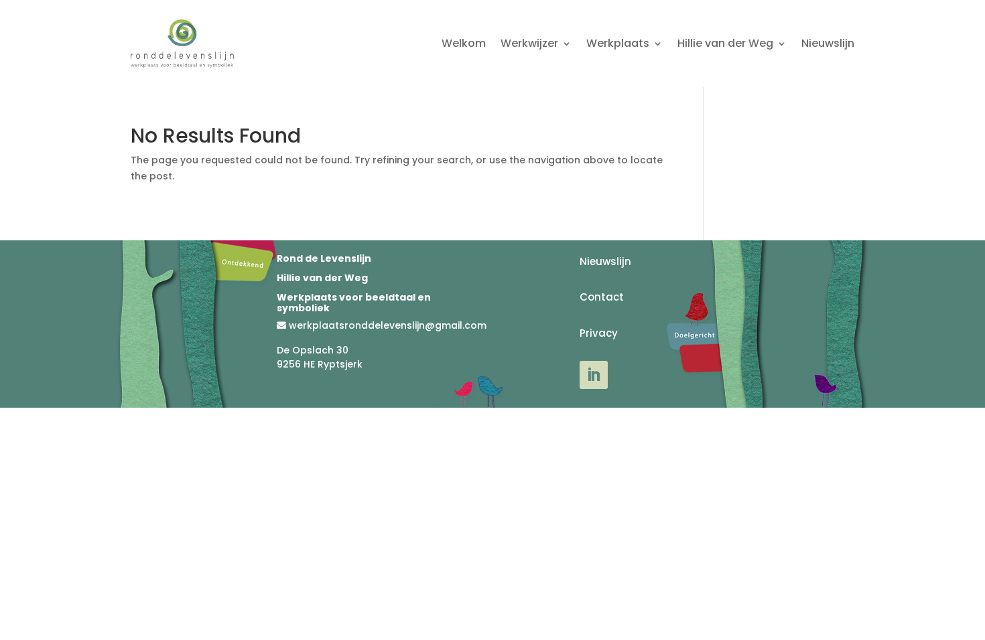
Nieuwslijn (827, 43)
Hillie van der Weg (725, 43)
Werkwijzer (529, 43)
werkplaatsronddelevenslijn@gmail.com (387, 325)
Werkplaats (617, 43)
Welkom (464, 43)
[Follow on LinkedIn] (594, 375)
